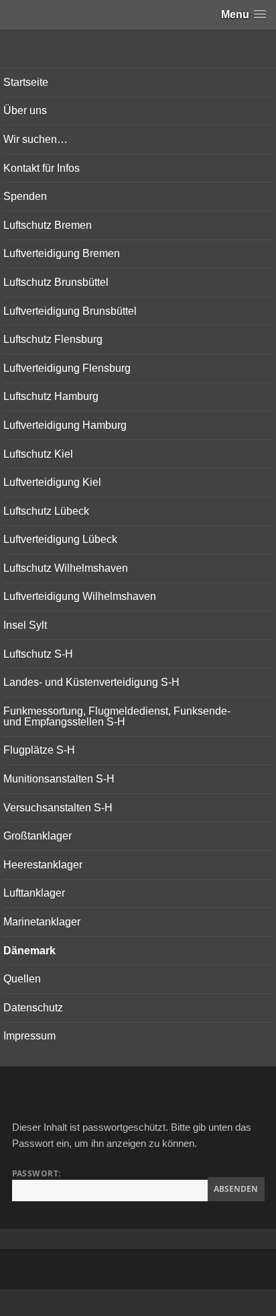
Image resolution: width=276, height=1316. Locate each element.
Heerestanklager (42, 864)
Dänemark (29, 950)
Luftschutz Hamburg (50, 396)
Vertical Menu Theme (164, 1303)
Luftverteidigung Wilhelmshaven (79, 596)
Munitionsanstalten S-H (59, 778)
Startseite (25, 82)
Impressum (29, 1036)
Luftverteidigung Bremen (61, 253)
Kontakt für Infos (41, 168)
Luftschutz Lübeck (46, 511)
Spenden (25, 196)
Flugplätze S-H (39, 750)
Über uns (25, 110)
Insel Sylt (25, 625)
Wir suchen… (35, 139)
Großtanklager (37, 836)
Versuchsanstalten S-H (58, 807)
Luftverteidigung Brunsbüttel (70, 311)
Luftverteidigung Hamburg (65, 425)
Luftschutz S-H (38, 654)
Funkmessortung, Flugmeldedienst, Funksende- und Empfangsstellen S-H (116, 716)
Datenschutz (33, 1007)
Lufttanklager (34, 893)
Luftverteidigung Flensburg (67, 368)
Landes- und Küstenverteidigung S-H (91, 682)
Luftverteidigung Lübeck (60, 539)
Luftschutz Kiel (38, 454)
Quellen (22, 978)
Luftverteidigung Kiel (52, 482)
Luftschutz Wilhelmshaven (65, 568)
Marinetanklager (41, 921)
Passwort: (36, 1173)
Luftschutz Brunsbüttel (56, 282)
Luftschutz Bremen (47, 225)
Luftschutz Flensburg (52, 339)
